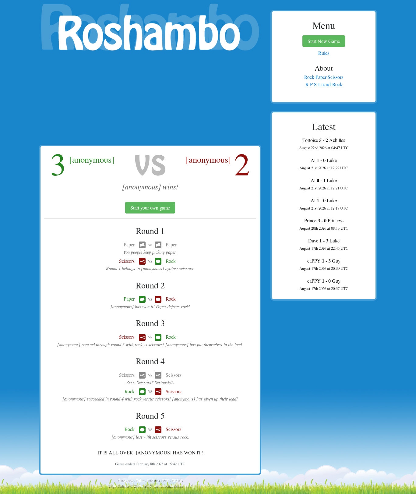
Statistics (153, 480)
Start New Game (324, 41)
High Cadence (119, 485)
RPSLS (177, 480)
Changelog (125, 480)
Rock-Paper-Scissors (323, 77)
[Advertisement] (150, 99)
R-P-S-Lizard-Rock (323, 84)
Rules (140, 480)
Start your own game (150, 207)
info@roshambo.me (168, 485)
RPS (165, 480)
